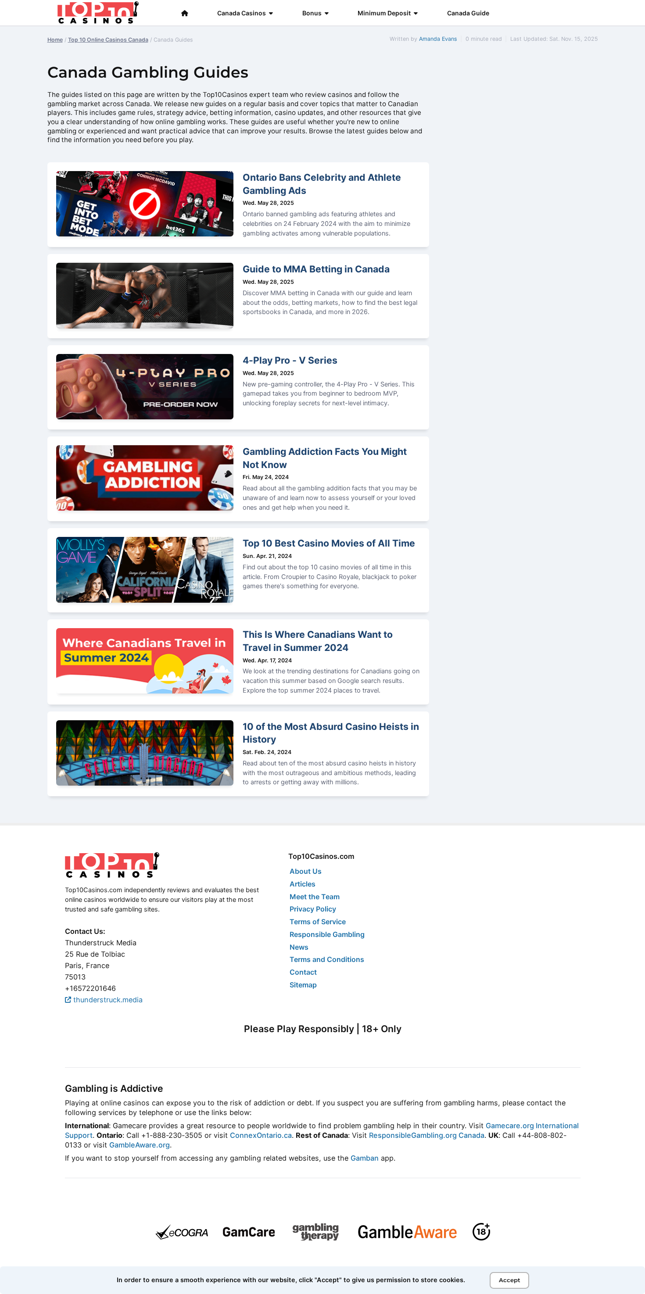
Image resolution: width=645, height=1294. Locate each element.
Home (55, 39)
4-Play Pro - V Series (290, 360)
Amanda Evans (438, 39)
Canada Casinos (241, 13)
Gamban (365, 1158)
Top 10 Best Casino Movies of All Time (329, 543)
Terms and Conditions (327, 959)
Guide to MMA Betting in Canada (316, 269)
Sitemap (303, 984)
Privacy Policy (313, 908)
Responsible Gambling (327, 934)
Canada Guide (468, 13)
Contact (303, 972)
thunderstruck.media (107, 999)
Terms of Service (318, 921)
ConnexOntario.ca (261, 1135)
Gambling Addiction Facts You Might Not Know (325, 458)
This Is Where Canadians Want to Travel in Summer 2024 (318, 641)
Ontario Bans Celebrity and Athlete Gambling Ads (322, 184)
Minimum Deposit (384, 13)
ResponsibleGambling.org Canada (426, 1135)
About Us (306, 871)
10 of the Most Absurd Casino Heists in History (331, 733)
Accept (509, 1279)
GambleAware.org (139, 1144)
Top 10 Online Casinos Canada (108, 39)
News (299, 947)
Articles (302, 883)
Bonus (312, 13)
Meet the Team (315, 896)
